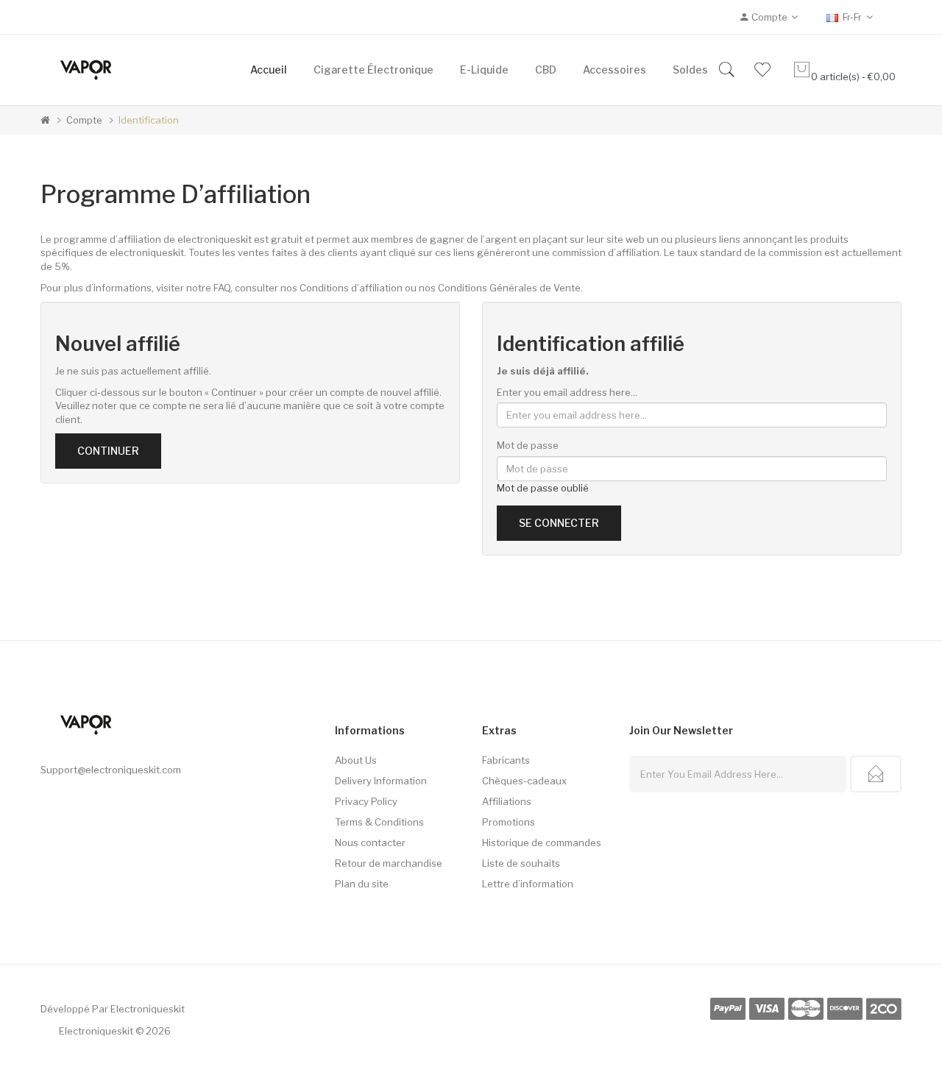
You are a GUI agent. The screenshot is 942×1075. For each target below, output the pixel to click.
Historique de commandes (541, 842)
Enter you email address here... (567, 392)
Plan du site (362, 884)
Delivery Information (381, 781)
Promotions (508, 822)
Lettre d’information (527, 884)
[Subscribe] (876, 774)
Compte (84, 120)
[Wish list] (762, 70)
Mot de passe (528, 445)
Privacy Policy (366, 801)
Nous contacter (370, 842)
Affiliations (506, 801)
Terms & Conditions (379, 822)
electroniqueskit (147, 1009)
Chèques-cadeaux (524, 781)
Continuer (108, 450)
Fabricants (506, 760)
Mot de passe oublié (543, 488)
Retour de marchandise (388, 863)
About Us (356, 760)
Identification (148, 120)
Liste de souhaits (521, 863)
